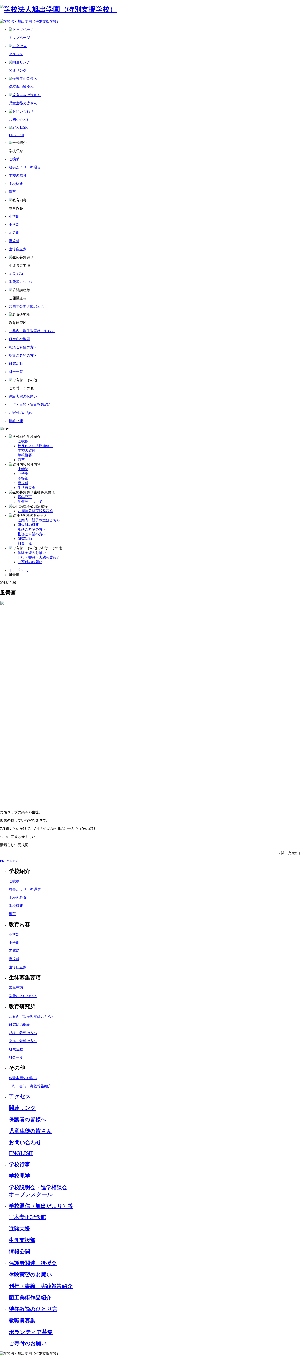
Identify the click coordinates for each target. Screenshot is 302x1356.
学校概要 (25, 455)
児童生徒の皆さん (30, 1131)
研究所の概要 (28, 525)
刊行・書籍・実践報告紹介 (39, 557)
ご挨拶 (23, 441)
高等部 (23, 478)
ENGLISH (21, 1153)
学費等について (30, 501)
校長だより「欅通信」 (35, 446)
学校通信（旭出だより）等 (41, 1206)
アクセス (20, 1096)
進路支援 (19, 1229)
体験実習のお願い (32, 553)
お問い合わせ (25, 1142)
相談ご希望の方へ (32, 529)
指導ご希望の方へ (32, 534)
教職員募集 (22, 1320)
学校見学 (19, 1176)
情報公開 (19, 1252)
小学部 (23, 469)
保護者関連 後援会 (33, 1263)
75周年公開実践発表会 (35, 511)
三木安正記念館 (27, 1217)
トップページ (19, 570)
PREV (4, 861)
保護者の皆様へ (27, 1119)
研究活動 (25, 539)
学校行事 (19, 1164)
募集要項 (25, 497)
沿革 (21, 460)
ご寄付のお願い (30, 562)
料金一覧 (25, 543)
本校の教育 (26, 450)
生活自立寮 (26, 488)
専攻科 (23, 483)
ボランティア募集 (31, 1332)
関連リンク (22, 1108)
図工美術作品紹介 (30, 1298)
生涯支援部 (22, 1240)
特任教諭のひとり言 (33, 1309)
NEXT (15, 861)
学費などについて (23, 996)
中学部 (23, 474)
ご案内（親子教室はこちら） (41, 520)
